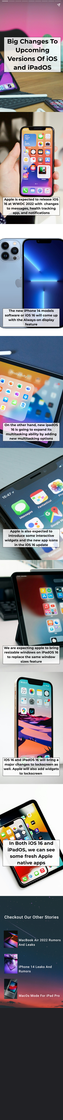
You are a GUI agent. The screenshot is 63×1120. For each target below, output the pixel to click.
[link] (40, 996)
